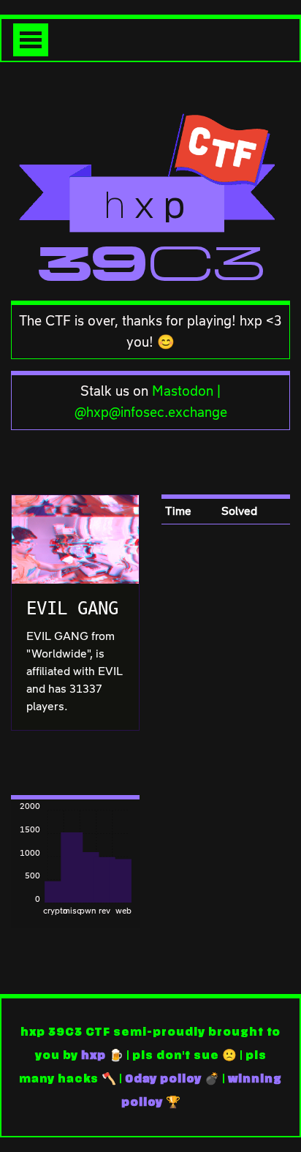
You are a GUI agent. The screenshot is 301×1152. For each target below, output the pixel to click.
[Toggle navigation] (30, 39)
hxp (93, 1055)
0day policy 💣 (172, 1079)
